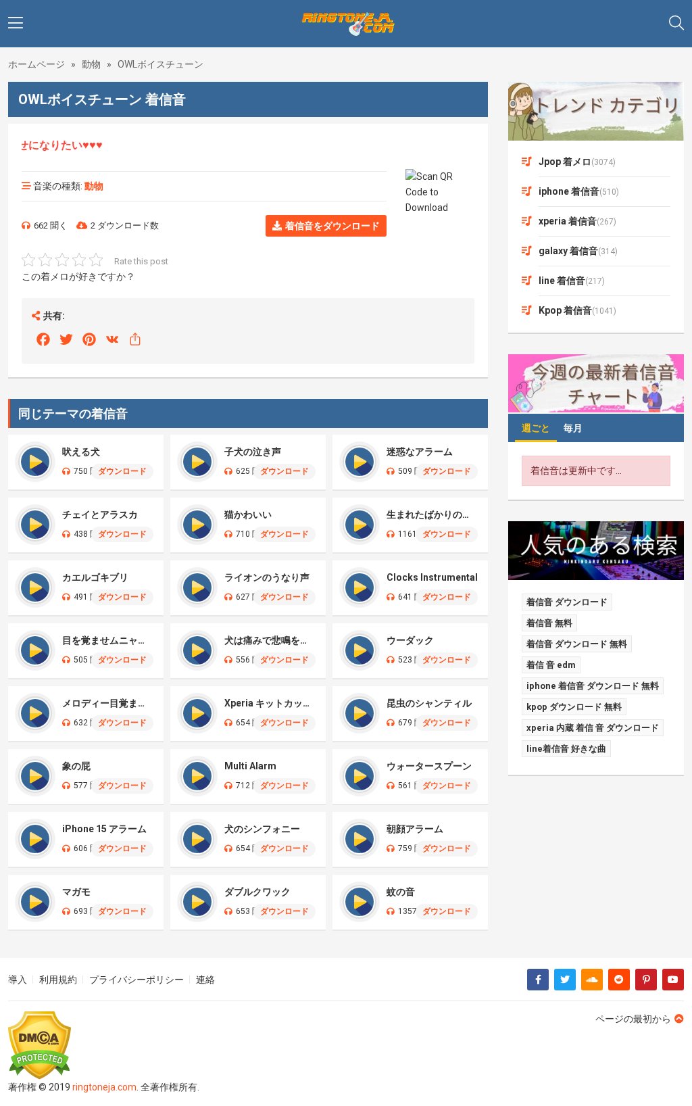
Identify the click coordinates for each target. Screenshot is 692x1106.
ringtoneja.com (104, 1087)
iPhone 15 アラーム (104, 828)
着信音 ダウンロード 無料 (576, 644)
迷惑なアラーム (420, 451)
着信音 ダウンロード (567, 602)
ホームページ (36, 64)
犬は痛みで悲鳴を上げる (270, 640)
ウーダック (410, 640)
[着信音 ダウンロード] (346, 24)
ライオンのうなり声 (267, 577)
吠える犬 (81, 451)
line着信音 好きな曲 (566, 749)
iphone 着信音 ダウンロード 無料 (592, 686)
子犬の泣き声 (252, 451)
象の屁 (76, 766)
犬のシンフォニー (262, 828)
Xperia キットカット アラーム (270, 703)
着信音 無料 (549, 623)
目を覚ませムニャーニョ (107, 640)
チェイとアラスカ (100, 514)
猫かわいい (248, 514)
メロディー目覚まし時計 (107, 703)
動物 (91, 64)
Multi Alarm (250, 766)
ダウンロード (122, 471)
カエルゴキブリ (95, 577)
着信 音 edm (551, 665)
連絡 (205, 979)
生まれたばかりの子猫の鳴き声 (432, 514)
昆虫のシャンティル (429, 703)
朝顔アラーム (415, 828)
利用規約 (58, 979)
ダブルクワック (257, 891)
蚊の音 (401, 891)
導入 (17, 979)
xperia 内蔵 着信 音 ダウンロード (592, 728)
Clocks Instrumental (432, 577)
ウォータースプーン (429, 766)
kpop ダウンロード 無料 (574, 707)
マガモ (76, 891)
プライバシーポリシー (136, 979)
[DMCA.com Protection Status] (103, 1045)
